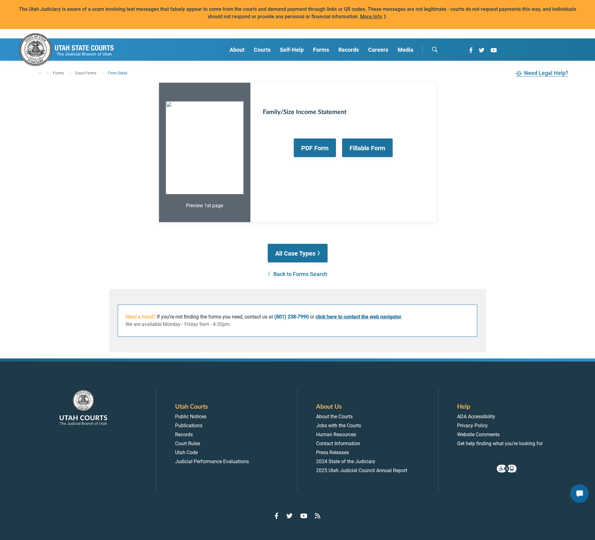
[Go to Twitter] (481, 50)
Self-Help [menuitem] (292, 49)
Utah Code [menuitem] (186, 452)
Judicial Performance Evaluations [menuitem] (212, 461)
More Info (371, 17)
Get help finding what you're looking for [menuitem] (500, 443)
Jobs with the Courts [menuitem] (338, 425)
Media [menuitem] (405, 49)
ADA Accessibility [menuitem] (476, 416)
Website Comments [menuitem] (478, 434)
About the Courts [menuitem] (334, 416)
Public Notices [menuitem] (190, 416)
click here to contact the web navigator (358, 317)
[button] (298, 253)
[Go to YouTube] (494, 50)
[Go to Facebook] (471, 50)
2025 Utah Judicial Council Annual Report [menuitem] (361, 470)
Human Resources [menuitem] (336, 434)
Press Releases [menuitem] (332, 452)
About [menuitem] (237, 49)
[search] (435, 49)
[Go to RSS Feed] (318, 516)
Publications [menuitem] (188, 425)
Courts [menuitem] (262, 49)
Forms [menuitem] (321, 49)
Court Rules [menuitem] (187, 443)
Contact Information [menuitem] (338, 443)
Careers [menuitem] (378, 49)
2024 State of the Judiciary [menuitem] (345, 461)
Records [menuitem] (348, 49)
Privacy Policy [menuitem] (472, 425)
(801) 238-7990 (291, 317)
